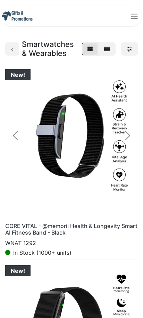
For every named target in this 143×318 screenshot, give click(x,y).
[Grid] (90, 49)
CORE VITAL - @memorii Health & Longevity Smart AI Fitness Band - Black (71, 229)
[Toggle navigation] (134, 16)
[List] (107, 49)
